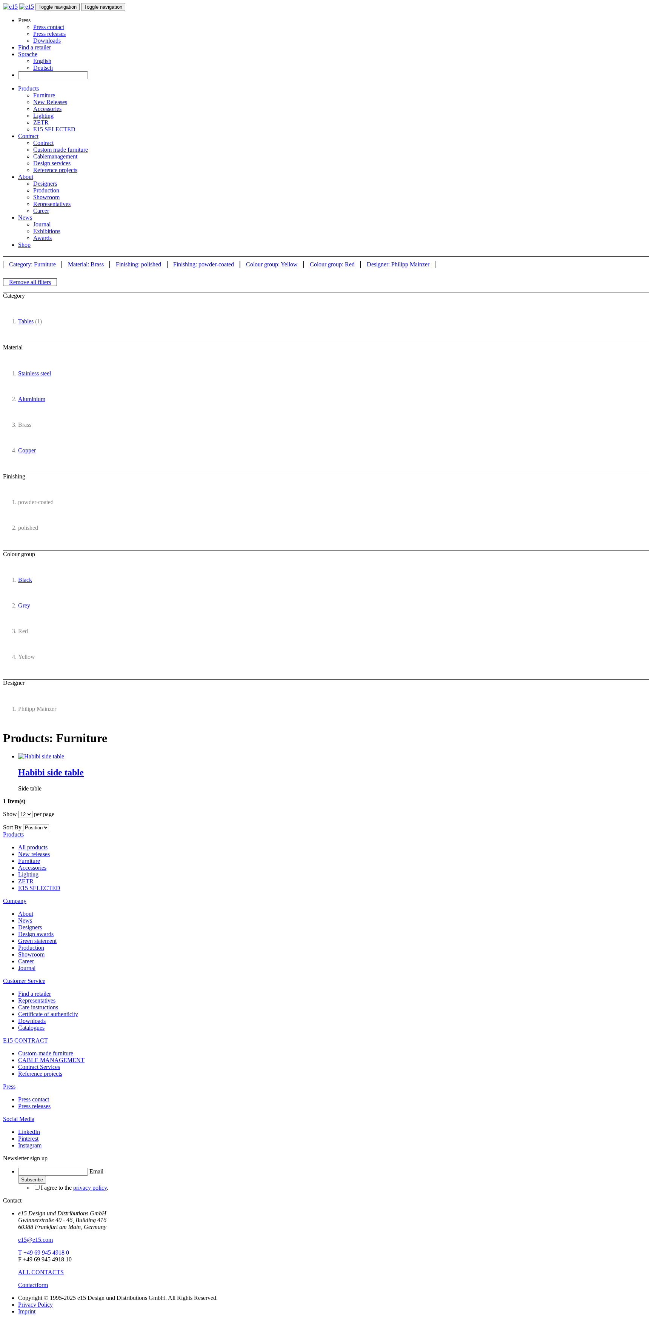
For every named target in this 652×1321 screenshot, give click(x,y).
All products (33, 847)
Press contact (48, 27)
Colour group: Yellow (272, 264)
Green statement (37, 941)
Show (10, 814)
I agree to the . (74, 1187)
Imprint (26, 1311)
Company (14, 901)
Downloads (47, 40)
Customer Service (24, 981)
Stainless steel (34, 373)
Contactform (33, 1285)
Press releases (49, 34)
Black (25, 580)
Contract (28, 136)
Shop (24, 244)
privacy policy (90, 1187)
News (25, 217)
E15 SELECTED (54, 129)
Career (41, 211)
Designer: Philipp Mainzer (398, 264)
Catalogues (31, 1027)
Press (9, 1086)
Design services (52, 163)
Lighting (43, 115)
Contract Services (39, 1067)
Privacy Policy (35, 1304)
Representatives (52, 204)
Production (46, 190)
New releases (34, 854)
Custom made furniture (60, 149)
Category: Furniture (32, 264)
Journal (42, 224)
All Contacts (41, 1272)
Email (96, 1171)
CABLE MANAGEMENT (51, 1060)
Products (28, 88)
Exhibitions (46, 231)
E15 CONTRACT (25, 1040)
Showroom (46, 197)
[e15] (10, 6)
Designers (45, 183)
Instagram (30, 1145)
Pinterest (28, 1138)
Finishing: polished (138, 264)
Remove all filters (30, 282)
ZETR (41, 122)
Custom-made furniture (45, 1053)
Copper (27, 450)
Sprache (27, 54)
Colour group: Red (332, 264)
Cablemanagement (55, 156)
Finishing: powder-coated (203, 264)
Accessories (47, 109)
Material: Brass (86, 264)
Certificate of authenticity (48, 1014)
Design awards (36, 934)
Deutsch (43, 68)
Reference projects (55, 170)
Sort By (12, 827)
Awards (42, 238)
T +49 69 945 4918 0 (43, 1252)
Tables (26, 321)
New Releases (50, 102)
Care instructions (38, 1007)
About (25, 177)
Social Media (18, 1119)
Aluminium (31, 399)
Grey (24, 605)
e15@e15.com (35, 1239)
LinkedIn (29, 1132)
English (42, 61)
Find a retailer (34, 47)
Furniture (44, 95)
